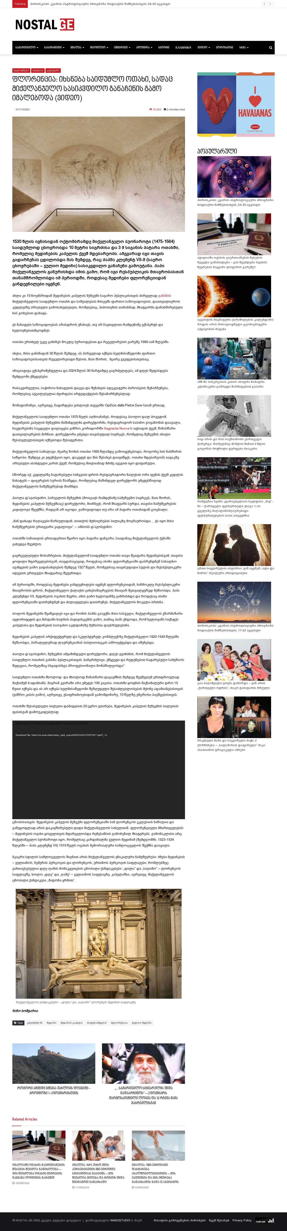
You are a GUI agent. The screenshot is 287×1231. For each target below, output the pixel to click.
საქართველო (25, 47)
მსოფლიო (97, 47)
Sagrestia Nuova (116, 428)
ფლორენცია (119, 1022)
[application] (98, 770)
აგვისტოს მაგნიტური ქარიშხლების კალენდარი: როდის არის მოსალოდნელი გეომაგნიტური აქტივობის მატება (235, 324)
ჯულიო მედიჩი (142, 1022)
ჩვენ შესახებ (219, 1220)
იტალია (75, 47)
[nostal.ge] (44, 24)
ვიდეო (202, 47)
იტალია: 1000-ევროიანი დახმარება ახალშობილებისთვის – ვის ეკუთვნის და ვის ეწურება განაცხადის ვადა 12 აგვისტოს (155, 1173)
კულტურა (143, 47)
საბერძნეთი (53, 47)
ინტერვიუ (121, 47)
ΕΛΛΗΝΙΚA (183, 47)
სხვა (242, 47)
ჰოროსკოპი (224, 47)
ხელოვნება (21, 70)
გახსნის (164, 296)
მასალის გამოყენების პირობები (180, 1220)
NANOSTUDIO (120, 1220)
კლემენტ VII (34, 1022)
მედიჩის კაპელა (72, 1022)
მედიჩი (51, 1022)
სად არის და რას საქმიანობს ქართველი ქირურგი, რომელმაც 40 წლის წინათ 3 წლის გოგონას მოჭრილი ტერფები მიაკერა (231, 443)
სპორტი (163, 47)
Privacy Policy (242, 1220)
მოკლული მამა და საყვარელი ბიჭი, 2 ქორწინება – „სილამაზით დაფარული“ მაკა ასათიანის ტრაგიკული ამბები (231, 745)
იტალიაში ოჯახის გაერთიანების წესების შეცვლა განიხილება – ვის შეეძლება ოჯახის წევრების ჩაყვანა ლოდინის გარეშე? (232, 262)
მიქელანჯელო (97, 1022)
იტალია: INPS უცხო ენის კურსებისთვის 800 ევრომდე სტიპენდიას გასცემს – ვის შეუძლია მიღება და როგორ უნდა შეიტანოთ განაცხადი (98, 1173)
